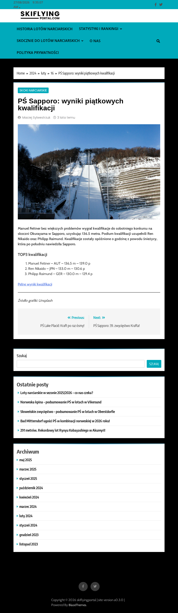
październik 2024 (31, 487)
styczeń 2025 (28, 478)
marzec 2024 (28, 506)
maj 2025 (25, 459)
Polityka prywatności (38, 52)
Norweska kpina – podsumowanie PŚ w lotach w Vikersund (60, 402)
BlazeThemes (77, 605)
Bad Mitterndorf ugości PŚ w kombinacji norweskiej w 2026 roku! (65, 421)
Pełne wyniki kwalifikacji (35, 284)
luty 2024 (26, 516)
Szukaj (22, 355)
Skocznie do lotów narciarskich (48, 40)
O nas (95, 40)
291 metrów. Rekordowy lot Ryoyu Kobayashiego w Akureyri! (62, 430)
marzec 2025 (27, 469)
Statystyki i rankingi (98, 28)
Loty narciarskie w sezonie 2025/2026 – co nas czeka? (56, 392)
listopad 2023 (28, 544)
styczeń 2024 (28, 525)
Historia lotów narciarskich (45, 29)
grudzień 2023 (28, 534)
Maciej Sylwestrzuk (36, 117)
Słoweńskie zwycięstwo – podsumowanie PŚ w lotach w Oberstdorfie (67, 411)
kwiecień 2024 (29, 497)
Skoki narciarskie (33, 90)
